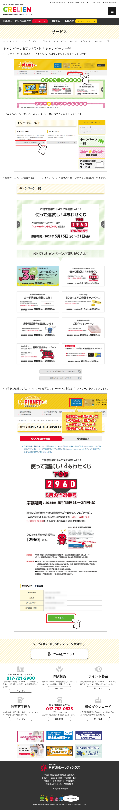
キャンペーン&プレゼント (80, 41)
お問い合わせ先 (110, 2)
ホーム (5, 41)
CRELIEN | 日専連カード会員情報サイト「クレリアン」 (17, 9)
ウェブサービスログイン (86, 21)
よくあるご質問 (94, 2)
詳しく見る (21, 691)
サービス (16, 41)
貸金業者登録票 (60, 788)
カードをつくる (40, 21)
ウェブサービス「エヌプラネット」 (38, 41)
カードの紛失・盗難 (77, 2)
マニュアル (61, 41)
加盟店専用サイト (58, 2)
